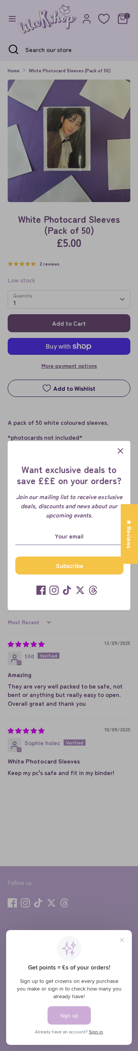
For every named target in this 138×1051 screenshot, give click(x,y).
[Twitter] (80, 590)
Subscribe (69, 565)
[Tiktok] (67, 590)
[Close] (120, 450)
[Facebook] (41, 590)
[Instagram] (54, 590)
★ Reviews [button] (129, 533)
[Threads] (93, 590)
